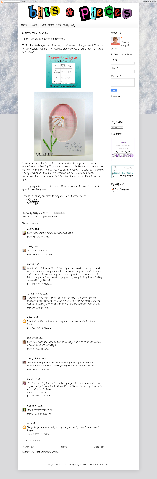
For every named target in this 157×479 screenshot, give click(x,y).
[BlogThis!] (57, 213)
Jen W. (30, 229)
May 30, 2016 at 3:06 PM (39, 349)
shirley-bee (32, 338)
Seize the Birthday (48, 186)
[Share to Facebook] (62, 213)
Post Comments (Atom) (47, 452)
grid (45, 216)
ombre (50, 216)
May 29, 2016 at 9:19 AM (39, 237)
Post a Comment (33, 440)
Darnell (30, 264)
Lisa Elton (32, 405)
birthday (33, 216)
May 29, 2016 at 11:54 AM (39, 284)
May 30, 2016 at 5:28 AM (39, 328)
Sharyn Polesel (34, 358)
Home (24, 25)
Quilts (34, 25)
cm (28, 423)
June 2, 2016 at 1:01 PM (38, 434)
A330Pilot (84, 464)
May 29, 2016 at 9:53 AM (39, 254)
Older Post (99, 447)
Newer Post (28, 447)
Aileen (30, 317)
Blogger (105, 464)
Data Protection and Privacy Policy (58, 25)
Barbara (31, 379)
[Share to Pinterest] (64, 213)
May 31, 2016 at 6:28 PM (39, 414)
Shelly (30, 246)
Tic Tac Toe (27, 45)
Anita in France (34, 293)
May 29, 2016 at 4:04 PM (39, 308)
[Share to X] (60, 213)
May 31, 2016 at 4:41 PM (38, 396)
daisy (40, 216)
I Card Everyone (121, 189)
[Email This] (55, 213)
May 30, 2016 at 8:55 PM (39, 369)
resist (56, 216)
